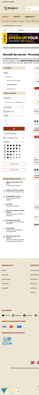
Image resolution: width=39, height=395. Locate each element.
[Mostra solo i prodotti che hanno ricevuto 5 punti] (14, 145)
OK (14, 129)
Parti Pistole (21, 21)
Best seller (5, 275)
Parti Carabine (13, 21)
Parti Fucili (28, 21)
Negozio (5, 17)
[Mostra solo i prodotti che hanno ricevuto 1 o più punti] (14, 157)
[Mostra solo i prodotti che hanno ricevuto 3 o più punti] (14, 151)
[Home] (4, 30)
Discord (7, 315)
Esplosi (16, 17)
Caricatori (34, 21)
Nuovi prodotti (6, 279)
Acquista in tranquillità (12, 206)
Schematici (5, 283)
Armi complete (5, 21)
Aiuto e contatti (9, 2)
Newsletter (5, 288)
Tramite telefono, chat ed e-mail (15, 191)
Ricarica (32, 292)
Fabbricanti (29, 17)
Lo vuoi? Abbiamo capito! (13, 185)
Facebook (29, 315)
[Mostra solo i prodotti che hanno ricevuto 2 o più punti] (14, 154)
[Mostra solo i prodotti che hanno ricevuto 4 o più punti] (14, 148)
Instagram (18, 315)
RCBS (35, 158)
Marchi (4, 270)
